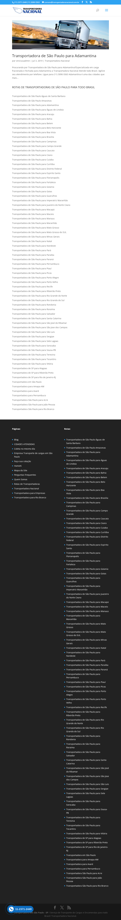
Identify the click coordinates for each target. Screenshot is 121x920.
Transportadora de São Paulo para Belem (32, 123)
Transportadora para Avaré (25, 391)
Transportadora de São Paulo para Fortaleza (34, 182)
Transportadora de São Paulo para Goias (32, 191)
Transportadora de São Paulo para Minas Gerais (36, 236)
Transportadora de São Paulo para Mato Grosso (35, 227)
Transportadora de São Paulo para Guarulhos (34, 195)
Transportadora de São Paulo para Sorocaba (34, 345)
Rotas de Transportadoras (27, 484)
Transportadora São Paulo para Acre (30, 400)
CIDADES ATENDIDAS (24, 444)
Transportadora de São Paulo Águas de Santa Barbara (38, 96)
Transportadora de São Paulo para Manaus (33, 218)
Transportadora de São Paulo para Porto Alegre (35, 277)
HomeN (18, 465)
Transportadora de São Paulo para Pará (31, 250)
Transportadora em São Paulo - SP (31, 912)
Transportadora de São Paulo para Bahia (32, 118)
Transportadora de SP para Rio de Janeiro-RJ (34, 377)
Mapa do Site (20, 470)
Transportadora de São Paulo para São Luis (33, 332)
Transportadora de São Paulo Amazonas (32, 100)
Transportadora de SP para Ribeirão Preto (32, 372)
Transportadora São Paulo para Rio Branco (33, 409)
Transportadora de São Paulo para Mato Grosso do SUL (39, 232)
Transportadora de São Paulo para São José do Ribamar (39, 323)
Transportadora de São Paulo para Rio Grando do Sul (38, 300)
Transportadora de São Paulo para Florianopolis (35, 177)
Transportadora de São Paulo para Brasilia (33, 137)
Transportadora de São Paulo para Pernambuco (35, 263)
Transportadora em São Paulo (26, 381)
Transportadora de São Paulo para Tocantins (34, 359)
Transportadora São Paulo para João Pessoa (33, 404)
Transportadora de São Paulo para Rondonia (34, 304)
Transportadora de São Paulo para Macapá (33, 209)
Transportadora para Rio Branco (30, 497)
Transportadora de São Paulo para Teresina (33, 354)
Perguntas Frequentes (25, 474)
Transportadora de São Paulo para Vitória (32, 363)
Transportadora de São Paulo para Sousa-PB (34, 350)
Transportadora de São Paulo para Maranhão (34, 223)
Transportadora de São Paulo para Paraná (33, 259)
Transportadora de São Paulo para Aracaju (33, 114)
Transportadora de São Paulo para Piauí (31, 268)
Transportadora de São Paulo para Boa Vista (34, 132)
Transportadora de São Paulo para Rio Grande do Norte (39, 295)
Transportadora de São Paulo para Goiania (33, 186)
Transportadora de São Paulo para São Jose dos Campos (39, 327)
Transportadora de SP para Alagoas (29, 368)
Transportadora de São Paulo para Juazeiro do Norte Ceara (41, 205)
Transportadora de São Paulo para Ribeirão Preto (36, 291)
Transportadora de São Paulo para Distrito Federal (37, 168)
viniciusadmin (23, 60)
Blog (16, 439)
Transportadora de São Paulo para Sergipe (33, 336)
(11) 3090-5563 (33, 2)
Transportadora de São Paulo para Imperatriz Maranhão (40, 200)
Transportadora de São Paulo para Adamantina (54, 55)
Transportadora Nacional (57, 60)
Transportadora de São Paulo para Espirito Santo (36, 173)
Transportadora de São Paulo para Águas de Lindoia (38, 109)
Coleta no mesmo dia (24, 448)
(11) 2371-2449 (20, 2)
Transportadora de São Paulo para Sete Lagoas (35, 341)
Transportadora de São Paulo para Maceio (33, 214)
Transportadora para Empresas (29, 493)
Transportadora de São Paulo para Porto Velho (35, 282)
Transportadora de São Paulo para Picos (32, 273)
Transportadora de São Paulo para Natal (32, 241)
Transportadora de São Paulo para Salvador (33, 313)
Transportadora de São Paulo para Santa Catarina (36, 318)
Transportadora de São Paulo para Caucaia (33, 150)
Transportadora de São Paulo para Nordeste (34, 245)
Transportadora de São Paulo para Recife (32, 286)
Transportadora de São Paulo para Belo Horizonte (36, 127)
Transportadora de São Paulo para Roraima (33, 309)
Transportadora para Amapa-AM (28, 386)
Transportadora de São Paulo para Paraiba (33, 254)
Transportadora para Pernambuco (29, 395)
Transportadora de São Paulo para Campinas (34, 141)
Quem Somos (20, 479)
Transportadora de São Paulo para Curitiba (33, 164)
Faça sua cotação (22, 461)
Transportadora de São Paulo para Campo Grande (37, 146)
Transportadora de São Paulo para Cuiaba (33, 159)
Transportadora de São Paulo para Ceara (32, 155)
